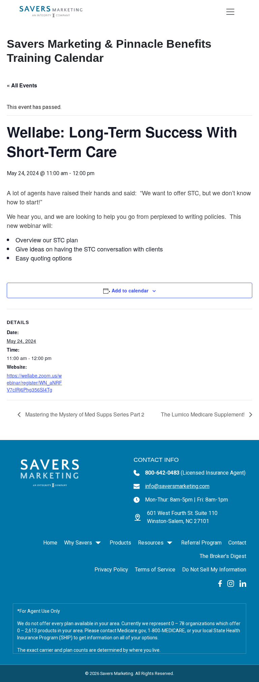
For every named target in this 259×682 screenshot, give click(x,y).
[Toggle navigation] (230, 11)
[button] (98, 543)
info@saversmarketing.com (177, 486)
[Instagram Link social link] (230, 583)
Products (120, 542)
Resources (151, 542)
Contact (237, 542)
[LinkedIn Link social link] (242, 583)
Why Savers (78, 542)
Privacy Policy (111, 569)
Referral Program (201, 542)
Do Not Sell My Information (214, 569)
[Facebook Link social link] (220, 583)
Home (50, 542)
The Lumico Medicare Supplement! (203, 414)
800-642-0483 (195, 473)
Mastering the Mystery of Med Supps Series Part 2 (84, 414)
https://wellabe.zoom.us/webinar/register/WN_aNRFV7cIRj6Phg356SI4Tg (34, 382)
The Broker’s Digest (223, 556)
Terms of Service (155, 569)
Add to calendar (130, 290)
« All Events (22, 85)
